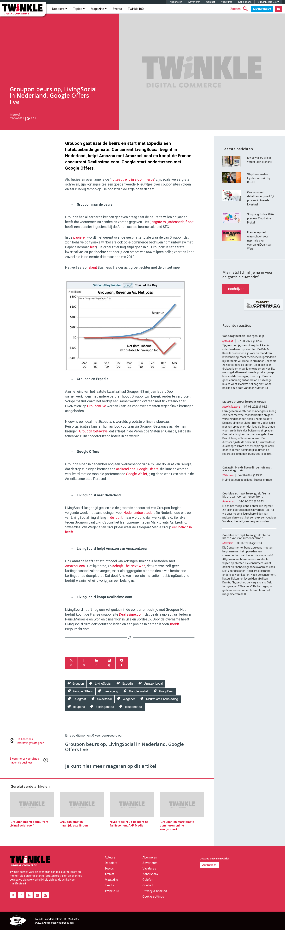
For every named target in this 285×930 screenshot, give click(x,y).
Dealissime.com (131, 614)
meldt (174, 624)
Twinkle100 (136, 9)
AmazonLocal (75, 566)
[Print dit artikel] (122, 663)
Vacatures (226, 1)
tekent (92, 267)
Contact (210, 1)
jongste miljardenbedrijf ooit (171, 222)
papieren (79, 237)
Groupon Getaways (93, 431)
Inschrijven (235, 289)
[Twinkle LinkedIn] (278, 9)
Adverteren (194, 1)
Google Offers (148, 469)
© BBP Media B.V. (267, 1)
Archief (109, 874)
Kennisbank (244, 1)
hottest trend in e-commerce (132, 179)
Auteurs (110, 857)
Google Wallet (136, 474)
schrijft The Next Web (128, 566)
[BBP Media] (21, 921)
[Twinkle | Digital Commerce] (23, 9)
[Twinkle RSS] (45, 895)
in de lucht (114, 517)
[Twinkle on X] (13, 895)
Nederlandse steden (139, 513)
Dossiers (58, 9)
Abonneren (176, 1)
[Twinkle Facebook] (21, 895)
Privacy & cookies (154, 891)
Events (117, 9)
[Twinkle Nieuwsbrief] (262, 9)
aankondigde (125, 469)
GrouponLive (96, 406)
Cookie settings (153, 896)
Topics (78, 9)
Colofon (147, 880)
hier (93, 247)
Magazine (98, 9)
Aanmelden (209, 864)
